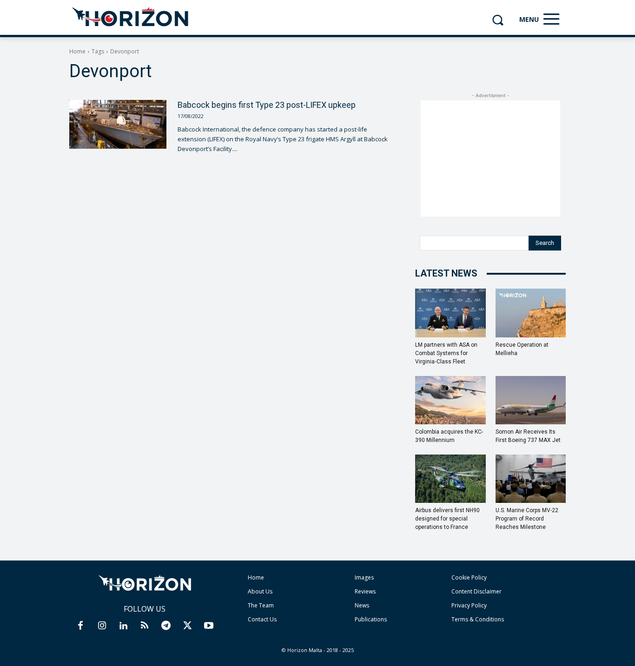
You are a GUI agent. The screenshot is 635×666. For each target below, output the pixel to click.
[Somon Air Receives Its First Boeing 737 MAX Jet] (531, 400)
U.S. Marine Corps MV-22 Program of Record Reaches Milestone (527, 518)
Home (77, 51)
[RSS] (144, 626)
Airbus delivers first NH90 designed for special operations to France (447, 518)
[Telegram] (166, 626)
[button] (498, 20)
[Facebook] (80, 626)
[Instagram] (101, 626)
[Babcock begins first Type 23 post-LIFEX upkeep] (117, 124)
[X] (187, 626)
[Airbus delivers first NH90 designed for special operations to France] (450, 479)
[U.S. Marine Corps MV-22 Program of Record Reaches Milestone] (531, 479)
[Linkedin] (123, 626)
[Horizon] (130, 17)
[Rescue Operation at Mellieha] (531, 313)
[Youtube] (208, 626)
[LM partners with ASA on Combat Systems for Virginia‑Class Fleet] (450, 313)
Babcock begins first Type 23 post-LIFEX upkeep (267, 105)
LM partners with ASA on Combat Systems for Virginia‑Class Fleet (446, 353)
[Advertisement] (490, 158)
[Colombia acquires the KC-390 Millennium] (450, 400)
